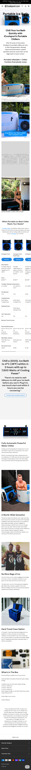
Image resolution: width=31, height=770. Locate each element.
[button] (28, 6)
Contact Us (3, 766)
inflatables (14, 233)
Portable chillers (6, 228)
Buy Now (6, 259)
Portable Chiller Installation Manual (15, 395)
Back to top (15, 737)
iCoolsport (7, 764)
